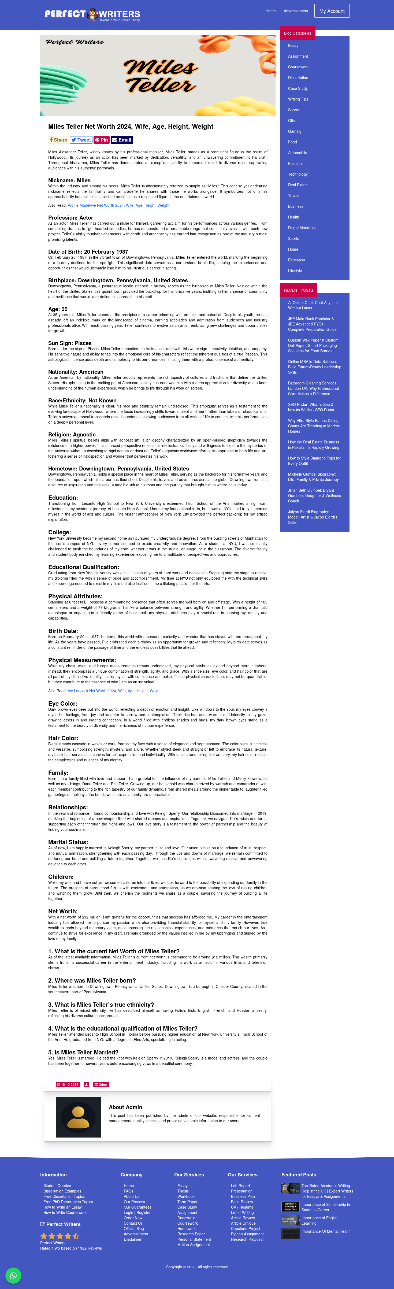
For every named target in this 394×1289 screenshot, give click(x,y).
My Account (332, 10)
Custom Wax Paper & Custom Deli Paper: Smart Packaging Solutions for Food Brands (313, 345)
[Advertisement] (328, 572)
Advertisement (296, 10)
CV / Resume (242, 1207)
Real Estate (298, 184)
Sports (293, 109)
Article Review (243, 1217)
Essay (293, 45)
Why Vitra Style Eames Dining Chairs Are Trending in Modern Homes (314, 426)
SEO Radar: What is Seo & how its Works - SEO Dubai (311, 407)
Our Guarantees (137, 1207)
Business (295, 206)
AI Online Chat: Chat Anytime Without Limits (313, 305)
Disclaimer (133, 1239)
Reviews (95, 1248)
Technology (298, 174)
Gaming (295, 131)
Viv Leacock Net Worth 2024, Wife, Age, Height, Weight (115, 690)
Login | (130, 1212)
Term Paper (187, 1201)
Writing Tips (298, 99)
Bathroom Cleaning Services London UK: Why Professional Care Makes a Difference (313, 388)
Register (143, 1212)
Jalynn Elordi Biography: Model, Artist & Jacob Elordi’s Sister (312, 517)
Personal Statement (194, 1239)
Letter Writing (242, 1212)
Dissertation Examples (62, 1191)
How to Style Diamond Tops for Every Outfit (314, 460)
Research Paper (191, 1233)
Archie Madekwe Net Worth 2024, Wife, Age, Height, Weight (118, 205)
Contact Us (133, 1223)
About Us (131, 1196)
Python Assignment (247, 1233)
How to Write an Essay (62, 1207)
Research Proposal (247, 1239)
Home (271, 10)
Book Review (242, 1201)
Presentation (241, 1191)
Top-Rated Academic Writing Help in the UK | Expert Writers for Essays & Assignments (327, 1191)
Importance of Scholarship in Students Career (326, 1207)
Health (293, 217)
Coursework (298, 66)
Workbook (186, 1196)
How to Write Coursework (65, 1212)
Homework (186, 1228)
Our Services (189, 1174)
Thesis (183, 1191)
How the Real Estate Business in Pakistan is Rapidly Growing (313, 444)
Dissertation (298, 77)
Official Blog (134, 1228)
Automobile (297, 152)
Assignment (298, 56)
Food (292, 142)
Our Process (134, 1201)
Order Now (133, 1217)
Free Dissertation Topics (64, 1196)
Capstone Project (245, 1228)
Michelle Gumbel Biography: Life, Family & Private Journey (313, 476)
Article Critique (243, 1223)
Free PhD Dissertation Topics (68, 1201)
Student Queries (57, 1185)
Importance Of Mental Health (326, 1231)
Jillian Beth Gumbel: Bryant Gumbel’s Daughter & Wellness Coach (314, 495)
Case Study (298, 88)
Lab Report (240, 1185)
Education (296, 259)
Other (102, 1084)
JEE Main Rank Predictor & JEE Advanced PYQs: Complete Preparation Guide (312, 324)
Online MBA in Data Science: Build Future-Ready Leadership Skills (314, 367)
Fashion (295, 163)
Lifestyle (295, 270)
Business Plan (243, 1196)
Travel (293, 195)
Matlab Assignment (193, 1244)
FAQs (128, 1191)
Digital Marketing (302, 227)
